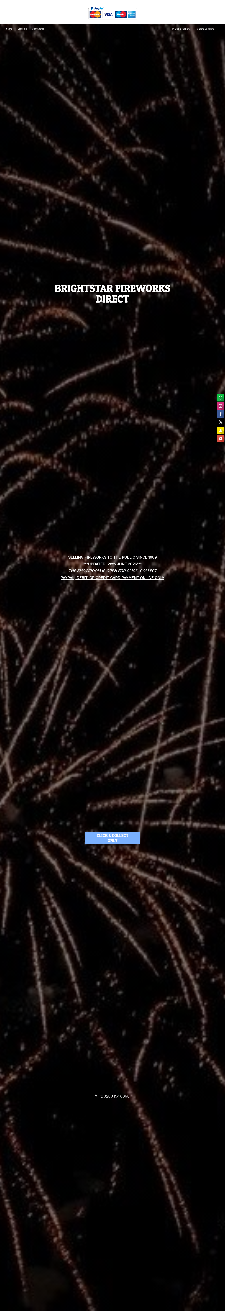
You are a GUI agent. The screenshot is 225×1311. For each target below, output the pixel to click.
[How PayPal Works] (112, 20)
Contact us (38, 28)
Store (9, 28)
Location (22, 28)
